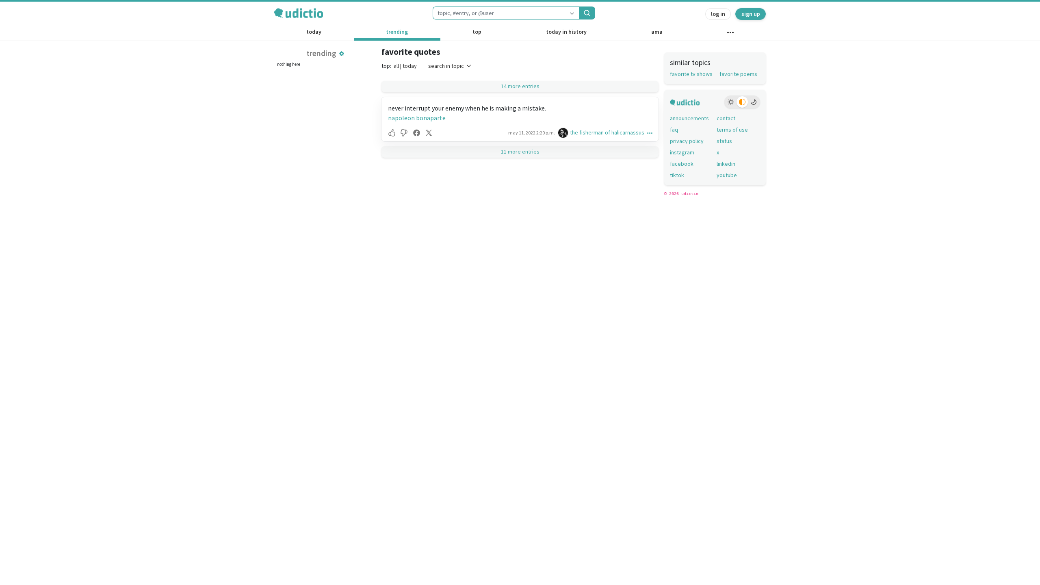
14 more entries (520, 86)
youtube (727, 175)
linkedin (726, 163)
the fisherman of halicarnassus (607, 132)
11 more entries (520, 151)
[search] (587, 13)
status (724, 141)
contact (726, 118)
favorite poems (738, 74)
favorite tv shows (691, 74)
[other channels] (730, 34)
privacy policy (687, 141)
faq (674, 129)
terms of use (732, 129)
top (476, 31)
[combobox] (499, 13)
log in (718, 13)
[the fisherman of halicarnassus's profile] (564, 132)
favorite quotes (410, 51)
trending (397, 31)
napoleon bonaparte (417, 118)
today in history (566, 31)
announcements (689, 118)
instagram (682, 152)
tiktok (677, 175)
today (313, 31)
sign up (750, 13)
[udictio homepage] (298, 13)
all (396, 65)
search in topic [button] (446, 65)
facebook (681, 163)
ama (657, 31)
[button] (341, 53)
